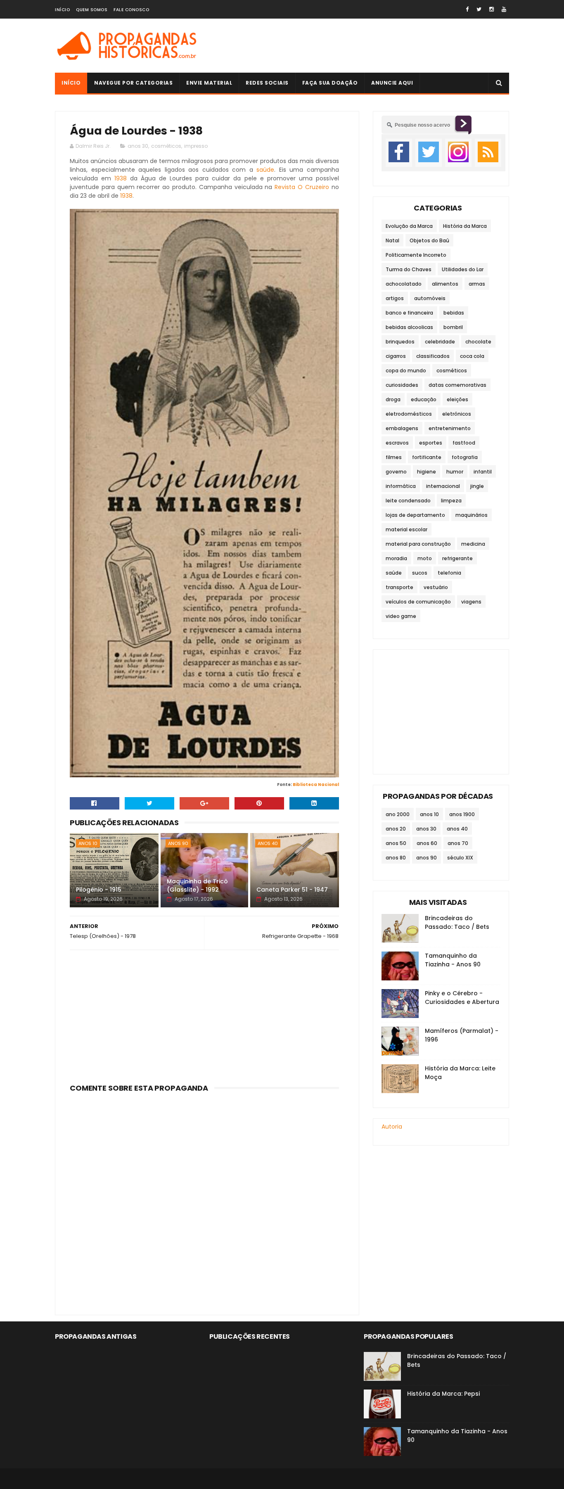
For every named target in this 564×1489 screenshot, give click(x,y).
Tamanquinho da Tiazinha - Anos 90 (453, 960)
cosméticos (166, 145)
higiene (426, 471)
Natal (392, 240)
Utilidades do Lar (462, 269)
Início (62, 10)
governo (396, 471)
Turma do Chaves (408, 269)
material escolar (406, 529)
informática (401, 486)
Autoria (392, 1126)
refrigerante (457, 558)
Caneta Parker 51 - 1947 (292, 889)
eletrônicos (456, 413)
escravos (397, 442)
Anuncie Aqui (392, 82)
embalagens (402, 428)
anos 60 (427, 843)
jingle (477, 486)
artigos (395, 298)
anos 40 (268, 843)
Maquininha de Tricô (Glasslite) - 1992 (197, 885)
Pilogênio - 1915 (98, 889)
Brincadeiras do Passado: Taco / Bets (457, 922)
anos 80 (396, 857)
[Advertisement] (359, 45)
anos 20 (396, 828)
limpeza (451, 500)
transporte (399, 587)
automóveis (430, 298)
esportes (430, 442)
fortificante (426, 457)
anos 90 (178, 843)
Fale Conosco (131, 10)
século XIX (460, 857)
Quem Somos (91, 10)
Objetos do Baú (429, 240)
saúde (265, 170)
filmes (394, 457)
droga (393, 399)
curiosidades (402, 384)
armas (477, 283)
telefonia (449, 572)
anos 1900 (462, 814)
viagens (471, 601)
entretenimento (450, 428)
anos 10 (87, 843)
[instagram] (491, 9)
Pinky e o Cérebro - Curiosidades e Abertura (462, 997)
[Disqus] (204, 1199)
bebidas (453, 312)
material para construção (418, 543)
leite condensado (408, 500)
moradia (396, 558)
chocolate (478, 341)
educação (423, 399)
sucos (419, 572)
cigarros (396, 356)
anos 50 (396, 843)
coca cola (472, 356)
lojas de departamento (415, 514)
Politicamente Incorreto (416, 254)
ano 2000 (398, 814)
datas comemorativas (457, 384)
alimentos (445, 283)
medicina (473, 543)
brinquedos (400, 341)
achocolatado (404, 283)
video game (401, 616)
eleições (457, 399)
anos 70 (458, 843)
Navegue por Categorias (133, 82)
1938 (120, 178)
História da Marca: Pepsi (443, 1394)
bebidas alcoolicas (409, 327)
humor (454, 471)
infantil (483, 471)
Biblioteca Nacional (316, 784)
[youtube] (504, 9)
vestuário (436, 587)
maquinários (471, 514)
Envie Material (209, 82)
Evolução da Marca (409, 226)
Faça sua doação (330, 82)
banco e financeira (409, 312)
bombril (453, 327)
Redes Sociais (267, 82)
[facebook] (467, 9)
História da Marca (465, 226)
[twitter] (479, 9)
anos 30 (138, 145)
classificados (433, 356)
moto (424, 558)
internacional (443, 486)
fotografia (465, 457)
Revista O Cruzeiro (302, 187)
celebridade (440, 341)
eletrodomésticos (409, 413)
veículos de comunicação (418, 601)
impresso (196, 145)
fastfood (464, 442)
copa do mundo (406, 370)
